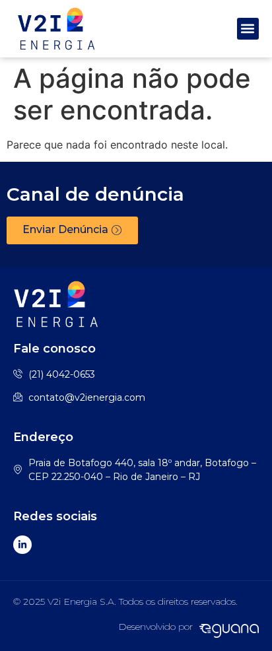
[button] (248, 29)
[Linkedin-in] (22, 544)
